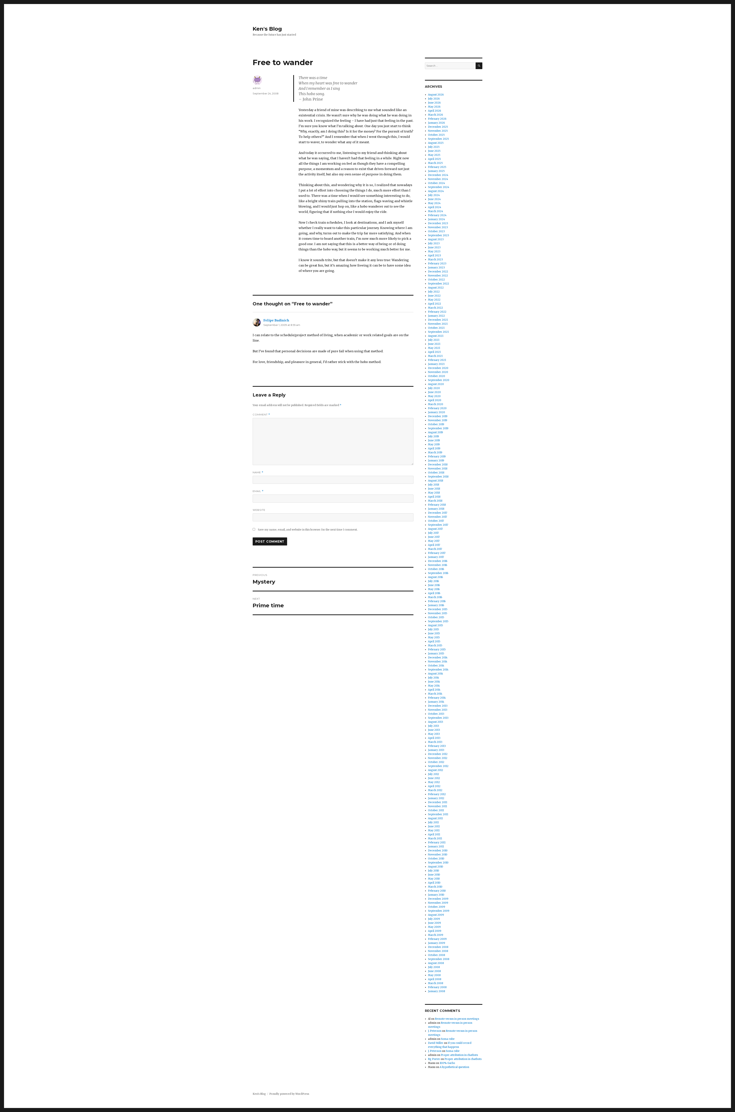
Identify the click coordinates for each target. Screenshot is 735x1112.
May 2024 (434, 203)
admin (257, 88)
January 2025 (436, 171)
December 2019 (437, 416)
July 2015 (433, 629)
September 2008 (438, 959)
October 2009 (436, 906)
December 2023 (438, 223)
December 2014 (438, 657)
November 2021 (438, 323)
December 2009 (438, 898)
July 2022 (434, 291)
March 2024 (435, 211)
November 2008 (438, 951)
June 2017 (434, 537)
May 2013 (434, 734)
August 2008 (436, 963)
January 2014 (436, 701)
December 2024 (438, 175)
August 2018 (435, 480)
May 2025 (434, 155)
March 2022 (435, 307)
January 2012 (436, 798)
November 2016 (437, 565)
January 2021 (436, 364)
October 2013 (436, 713)
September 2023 (438, 235)
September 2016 (438, 573)
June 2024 (434, 199)
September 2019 (438, 428)
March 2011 (435, 838)
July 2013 (433, 726)
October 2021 (436, 328)
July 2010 (433, 870)
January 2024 (436, 219)
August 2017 (435, 529)
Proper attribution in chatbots (459, 1055)
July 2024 (434, 195)
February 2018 (437, 504)
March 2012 (435, 790)
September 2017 (438, 525)
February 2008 (437, 987)
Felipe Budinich (276, 320)
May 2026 (434, 106)
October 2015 (436, 617)
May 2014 (434, 685)
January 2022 (436, 315)
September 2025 (438, 139)
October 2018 (436, 472)
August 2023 (436, 239)
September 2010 (438, 862)
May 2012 (434, 782)
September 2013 (438, 718)
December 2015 (437, 609)
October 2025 (436, 135)
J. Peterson (434, 1031)
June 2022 (434, 295)
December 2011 (437, 802)
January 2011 (436, 846)
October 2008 (436, 955)
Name (258, 472)
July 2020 (434, 388)
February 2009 (437, 939)
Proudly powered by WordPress (289, 1094)
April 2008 (434, 979)
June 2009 (434, 923)
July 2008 (434, 967)
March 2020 (435, 404)
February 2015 (437, 649)
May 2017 (433, 541)
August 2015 (435, 625)
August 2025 (435, 143)
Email (258, 491)
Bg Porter (434, 1059)
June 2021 (434, 344)
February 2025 (437, 167)
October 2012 (436, 762)
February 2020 (437, 408)
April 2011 (434, 834)
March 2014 (435, 693)
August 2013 (435, 722)
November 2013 (437, 709)
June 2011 (434, 826)
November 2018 (437, 468)
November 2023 (438, 227)
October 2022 (436, 279)
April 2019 (434, 448)
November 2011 (437, 806)
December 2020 (438, 368)
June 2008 (434, 971)
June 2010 (434, 874)
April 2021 (434, 352)
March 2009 (435, 935)
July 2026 (434, 98)
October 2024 (436, 183)
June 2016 (434, 585)
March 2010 (435, 886)
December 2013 (438, 705)
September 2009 (438, 910)
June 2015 (434, 633)
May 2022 (434, 299)
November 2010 (437, 854)
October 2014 (436, 665)
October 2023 (436, 231)
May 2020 (434, 396)
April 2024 (434, 207)
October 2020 (436, 376)
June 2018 (434, 488)
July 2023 (434, 243)
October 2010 (436, 858)
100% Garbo (447, 1063)
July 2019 (433, 436)
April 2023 (434, 255)
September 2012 (438, 766)
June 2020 (434, 392)
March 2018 (435, 500)
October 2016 (436, 569)
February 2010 (437, 890)
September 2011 (438, 814)
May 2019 (434, 444)
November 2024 (438, 179)
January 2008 (436, 991)
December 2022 (438, 271)
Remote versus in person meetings (457, 1018)
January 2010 (436, 894)
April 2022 (434, 303)
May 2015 (434, 637)
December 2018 (438, 464)
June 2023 (434, 247)
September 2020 (438, 380)
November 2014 (437, 661)
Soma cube (448, 1039)
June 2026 (434, 102)
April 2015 (434, 641)
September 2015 (438, 621)
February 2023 (437, 263)
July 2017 (433, 533)
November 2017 (437, 516)
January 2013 (436, 750)
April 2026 (434, 110)
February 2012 (437, 794)
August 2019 (435, 432)
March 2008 (435, 983)
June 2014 (434, 681)
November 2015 (437, 613)
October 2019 (436, 424)
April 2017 (434, 545)
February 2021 (437, 360)
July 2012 (433, 774)
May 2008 (434, 975)
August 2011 (435, 818)
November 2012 (437, 758)
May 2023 (434, 251)
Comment (261, 414)
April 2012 (434, 786)
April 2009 (434, 931)
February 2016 (437, 601)
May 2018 (434, 492)
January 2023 (436, 267)
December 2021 (438, 319)
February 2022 (437, 311)
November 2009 (438, 902)
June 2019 (434, 440)
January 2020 (436, 412)
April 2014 (434, 689)
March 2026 (435, 114)
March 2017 (435, 549)
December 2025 (438, 126)
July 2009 (434, 919)
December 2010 (438, 850)
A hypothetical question (454, 1067)
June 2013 (434, 730)
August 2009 (436, 915)
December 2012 (438, 754)
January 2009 (436, 943)
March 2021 (435, 356)
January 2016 (436, 605)
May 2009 (434, 927)
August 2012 (435, 770)
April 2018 (434, 496)
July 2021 (433, 340)
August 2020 (436, 384)
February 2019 (437, 456)
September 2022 (438, 283)
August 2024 (436, 191)
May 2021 (434, 348)
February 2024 (437, 215)
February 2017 (436, 553)
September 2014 (438, 669)
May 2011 (433, 830)
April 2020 (434, 400)
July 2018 (433, 484)
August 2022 (436, 287)
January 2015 (436, 653)
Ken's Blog (267, 28)
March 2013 (435, 742)
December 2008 (438, 947)
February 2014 (437, 697)
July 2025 (433, 147)
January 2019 (436, 460)
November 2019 (437, 420)
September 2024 (438, 187)
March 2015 (435, 645)
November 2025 (438, 130)
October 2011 (436, 810)
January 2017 (436, 557)
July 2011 (433, 822)
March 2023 (435, 259)
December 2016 (437, 561)
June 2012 (434, 778)
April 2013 (434, 738)
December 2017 (437, 512)
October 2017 (436, 520)
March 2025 (435, 163)
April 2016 (434, 593)
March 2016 (435, 597)
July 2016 (433, 581)
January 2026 (436, 122)
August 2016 (435, 577)
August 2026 (436, 94)
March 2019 (435, 452)
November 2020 (438, 372)
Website (259, 509)
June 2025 (434, 151)
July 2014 (433, 677)
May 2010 (434, 878)
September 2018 (438, 476)
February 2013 (437, 746)
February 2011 (436, 842)
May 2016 (434, 589)
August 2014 (435, 673)
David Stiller (435, 1043)
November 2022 (438, 275)
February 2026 (437, 118)
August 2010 (435, 866)
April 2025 (434, 159)
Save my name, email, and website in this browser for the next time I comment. (308, 529)
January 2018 (436, 508)
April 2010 (434, 882)
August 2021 (435, 336)
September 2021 (438, 332)
